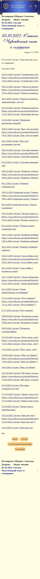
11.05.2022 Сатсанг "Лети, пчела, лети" (19, 349)
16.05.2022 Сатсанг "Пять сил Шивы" (18, 367)
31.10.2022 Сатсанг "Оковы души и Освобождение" (17, 408)
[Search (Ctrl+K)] (30, 6)
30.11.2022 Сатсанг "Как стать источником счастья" (15, 142)
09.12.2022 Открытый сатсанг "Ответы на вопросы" (19, 206)
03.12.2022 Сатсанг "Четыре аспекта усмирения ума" (18, 227)
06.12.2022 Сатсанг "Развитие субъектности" (15, 185)
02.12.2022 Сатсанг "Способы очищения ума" (20, 164)
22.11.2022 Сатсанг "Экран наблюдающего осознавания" (15, 291)
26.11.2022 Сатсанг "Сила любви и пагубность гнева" (17, 269)
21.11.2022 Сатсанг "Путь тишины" (17, 310)
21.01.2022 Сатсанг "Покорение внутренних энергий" (16, 121)
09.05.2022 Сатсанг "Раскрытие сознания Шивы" (16, 330)
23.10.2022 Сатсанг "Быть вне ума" (17, 427)
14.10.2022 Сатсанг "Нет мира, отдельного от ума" (15, 387)
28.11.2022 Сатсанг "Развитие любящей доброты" (19, 248)
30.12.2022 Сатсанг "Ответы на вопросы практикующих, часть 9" (20, 100)
